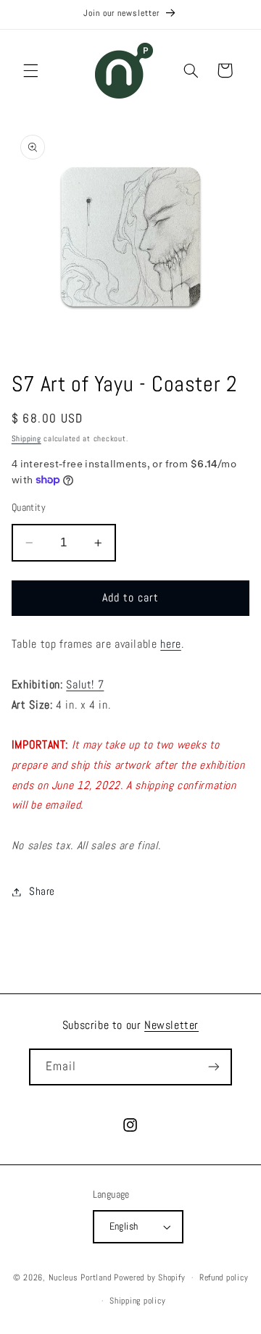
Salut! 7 (85, 685)
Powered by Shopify (149, 1277)
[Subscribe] (214, 1067)
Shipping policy (137, 1301)
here (170, 644)
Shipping (26, 438)
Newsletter (171, 1025)
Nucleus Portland (80, 1277)
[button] (30, 70)
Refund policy (224, 1277)
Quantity (29, 507)
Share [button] (42, 891)
